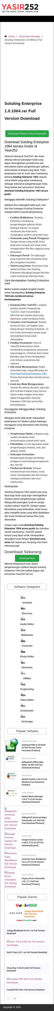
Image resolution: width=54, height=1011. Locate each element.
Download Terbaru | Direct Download (27, 133)
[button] (27, 19)
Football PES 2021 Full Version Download (25, 990)
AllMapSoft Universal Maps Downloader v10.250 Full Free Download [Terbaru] (34, 820)
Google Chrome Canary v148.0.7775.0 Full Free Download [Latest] (32, 842)
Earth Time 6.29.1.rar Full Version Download (27, 952)
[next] (15, 998)
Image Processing (29, 855)
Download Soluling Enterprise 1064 (28, 374)
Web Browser (27, 775)
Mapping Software (29, 758)
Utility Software (28, 875)
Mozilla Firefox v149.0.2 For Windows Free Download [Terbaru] (34, 782)
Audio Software (28, 793)
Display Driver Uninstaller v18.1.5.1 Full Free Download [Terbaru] (33, 881)
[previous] (8, 998)
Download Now (27, 558)
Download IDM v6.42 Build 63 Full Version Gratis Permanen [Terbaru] (34, 748)
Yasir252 (14, 312)
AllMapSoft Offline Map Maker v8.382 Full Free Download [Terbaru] (32, 765)
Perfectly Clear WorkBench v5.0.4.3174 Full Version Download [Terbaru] (34, 862)
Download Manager (29, 741)
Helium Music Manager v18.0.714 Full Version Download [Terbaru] (32, 799)
